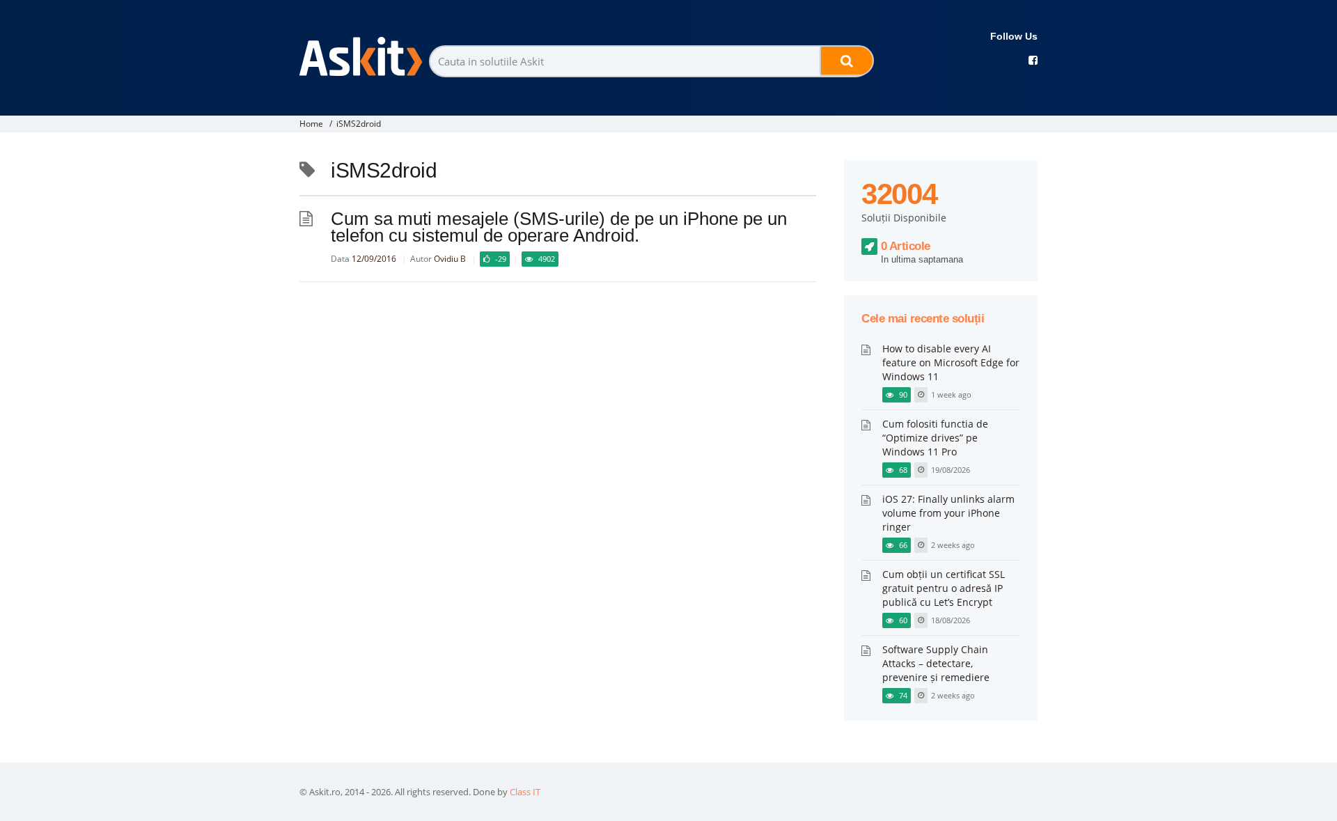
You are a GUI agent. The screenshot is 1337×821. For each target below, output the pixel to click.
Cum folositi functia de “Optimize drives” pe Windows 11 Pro (935, 437)
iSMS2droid (358, 124)
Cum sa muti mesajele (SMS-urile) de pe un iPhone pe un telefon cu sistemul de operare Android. (559, 227)
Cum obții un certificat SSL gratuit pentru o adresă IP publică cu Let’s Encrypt (943, 588)
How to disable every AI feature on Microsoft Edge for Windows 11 (950, 362)
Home (311, 124)
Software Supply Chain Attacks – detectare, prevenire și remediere (936, 663)
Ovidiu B (450, 259)
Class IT (525, 791)
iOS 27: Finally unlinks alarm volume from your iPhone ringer (948, 512)
